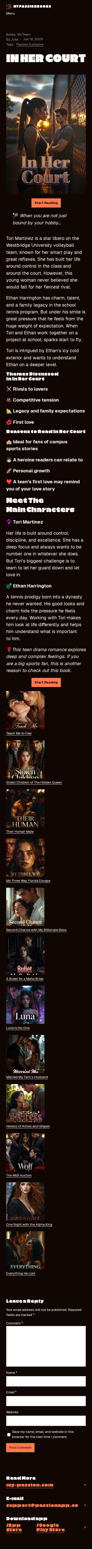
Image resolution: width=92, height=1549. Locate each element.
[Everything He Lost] (25, 1251)
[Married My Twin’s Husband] (25, 1055)
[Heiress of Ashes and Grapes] (25, 1104)
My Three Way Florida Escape (28, 881)
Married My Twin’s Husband (27, 1077)
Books (11, 34)
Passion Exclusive (29, 44)
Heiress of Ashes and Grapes (28, 1126)
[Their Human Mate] (25, 809)
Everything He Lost (20, 1273)
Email (11, 1392)
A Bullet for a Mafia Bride (24, 979)
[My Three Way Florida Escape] (25, 858)
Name (11, 1372)
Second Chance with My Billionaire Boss (36, 930)
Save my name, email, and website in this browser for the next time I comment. (43, 1434)
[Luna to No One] (25, 1005)
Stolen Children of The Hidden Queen (34, 782)
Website (12, 1412)
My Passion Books (32, 7)
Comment (14, 1323)
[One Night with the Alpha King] (25, 1202)
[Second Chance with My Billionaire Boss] (25, 907)
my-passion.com (29, 1485)
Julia (14, 39)
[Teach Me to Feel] (25, 711)
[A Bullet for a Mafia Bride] (25, 956)
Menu (10, 13)
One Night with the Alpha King (29, 1224)
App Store (14, 1528)
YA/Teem (23, 34)
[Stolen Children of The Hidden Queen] (25, 760)
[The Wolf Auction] (25, 1153)
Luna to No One (18, 1028)
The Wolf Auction (19, 1175)
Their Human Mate (20, 831)
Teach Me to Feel (18, 733)
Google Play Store (50, 1528)
